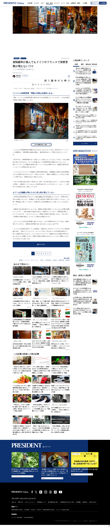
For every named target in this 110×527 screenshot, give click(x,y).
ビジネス (36, 3)
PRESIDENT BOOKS (48, 509)
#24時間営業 (48, 260)
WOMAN (26, 509)
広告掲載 (78, 502)
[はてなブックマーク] (40, 492)
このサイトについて (30, 502)
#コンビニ (23, 58)
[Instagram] (45, 492)
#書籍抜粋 (67, 260)
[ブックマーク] (69, 76)
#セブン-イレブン (35, 260)
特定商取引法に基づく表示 (67, 502)
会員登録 (103, 3)
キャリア (56, 3)
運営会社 (85, 502)
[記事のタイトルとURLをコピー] (62, 81)
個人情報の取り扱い (53, 502)
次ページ (48, 84)
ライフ (63, 3)
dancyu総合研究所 (28, 517)
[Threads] (50, 492)
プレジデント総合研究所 (17, 517)
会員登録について (41, 502)
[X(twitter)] (36, 492)
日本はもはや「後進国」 (29, 88)
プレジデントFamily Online (62, 509)
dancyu (33, 509)
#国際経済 (16, 58)
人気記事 (29, 3)
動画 (78, 3)
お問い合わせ (92, 502)
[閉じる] (109, 526)
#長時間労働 (61, 260)
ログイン (95, 3)
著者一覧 (20, 502)
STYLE (39, 509)
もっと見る (85, 143)
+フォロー (25, 75)
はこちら (85, 227)
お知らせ (14, 502)
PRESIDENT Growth (17, 509)
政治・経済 (49, 3)
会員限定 (73, 3)
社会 (67, 3)
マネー (43, 3)
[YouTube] (60, 492)
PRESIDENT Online (17, 73)
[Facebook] (32, 492)
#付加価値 (54, 260)
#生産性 (42, 260)
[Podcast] (55, 492)
